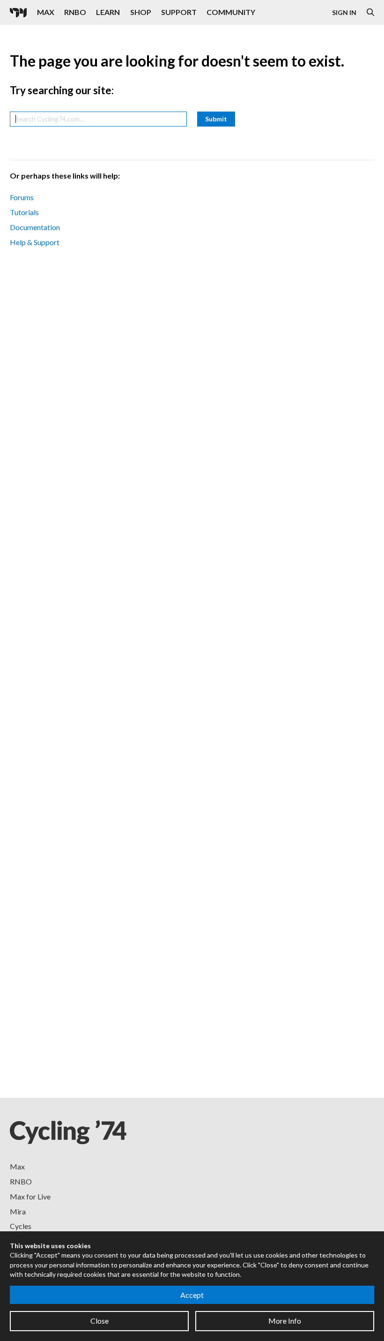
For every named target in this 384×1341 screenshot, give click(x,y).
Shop (140, 11)
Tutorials (24, 212)
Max (45, 11)
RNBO (75, 11)
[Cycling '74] (18, 12)
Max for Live (30, 1196)
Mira (18, 1211)
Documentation (35, 227)
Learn (108, 11)
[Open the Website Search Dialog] (370, 12)
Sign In (344, 12)
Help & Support (34, 242)
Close (99, 1320)
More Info (284, 1320)
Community (231, 11)
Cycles (20, 1225)
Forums (22, 197)
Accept (192, 1294)
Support (179, 11)
